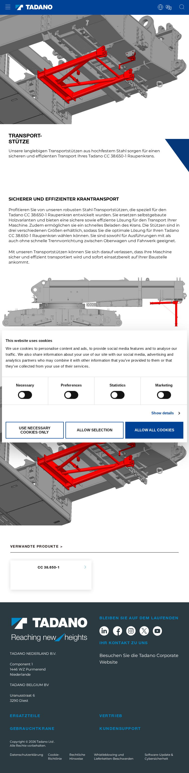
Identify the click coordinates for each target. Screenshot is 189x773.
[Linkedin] (104, 632)
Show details (162, 413)
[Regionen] (160, 6)
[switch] (71, 395)
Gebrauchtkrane (32, 728)
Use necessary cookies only (34, 430)
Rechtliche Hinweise (77, 756)
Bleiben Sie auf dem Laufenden (138, 617)
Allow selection (94, 430)
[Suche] (181, 7)
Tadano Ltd (45, 741)
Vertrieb (110, 715)
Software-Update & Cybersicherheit (159, 756)
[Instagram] (131, 632)
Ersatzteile (25, 715)
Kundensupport (120, 728)
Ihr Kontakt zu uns (123, 642)
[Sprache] (168, 6)
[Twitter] (144, 632)
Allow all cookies (154, 430)
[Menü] (7, 7)
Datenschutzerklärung (26, 754)
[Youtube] (157, 632)
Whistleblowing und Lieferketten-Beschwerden (113, 756)
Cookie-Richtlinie (55, 756)
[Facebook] (117, 632)
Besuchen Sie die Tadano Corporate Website (138, 659)
